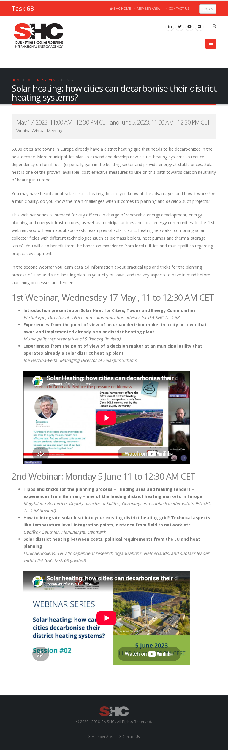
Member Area (148, 8)
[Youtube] (189, 26)
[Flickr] (199, 26)
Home (16, 80)
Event (71, 80)
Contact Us (179, 8)
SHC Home (122, 8)
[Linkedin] (170, 26)
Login (208, 9)
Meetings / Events (43, 80)
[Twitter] (179, 26)
